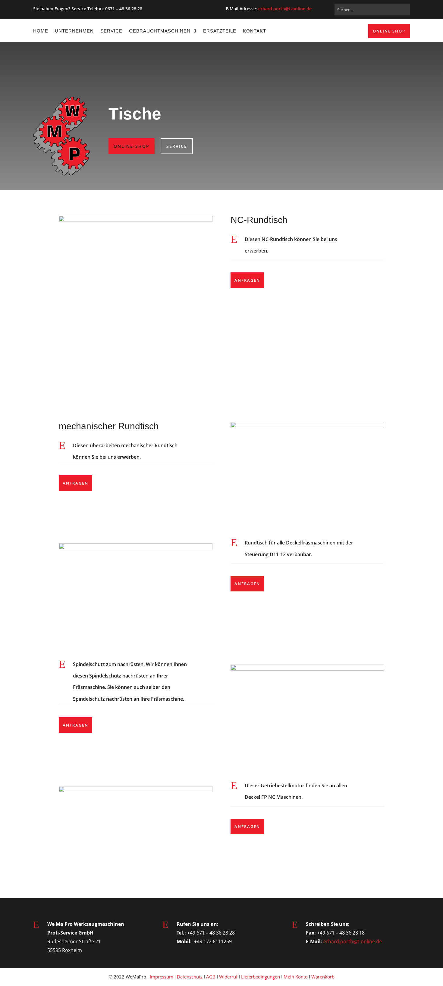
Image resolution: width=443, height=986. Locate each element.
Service (176, 146)
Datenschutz (190, 977)
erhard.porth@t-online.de (285, 8)
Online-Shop (131, 146)
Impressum (161, 977)
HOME (40, 30)
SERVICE (111, 30)
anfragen (247, 280)
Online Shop (389, 31)
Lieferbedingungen (260, 977)
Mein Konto (296, 977)
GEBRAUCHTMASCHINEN (159, 30)
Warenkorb (323, 977)
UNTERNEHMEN (74, 30)
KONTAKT (254, 30)
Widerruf (228, 977)
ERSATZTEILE (219, 30)
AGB (210, 977)
